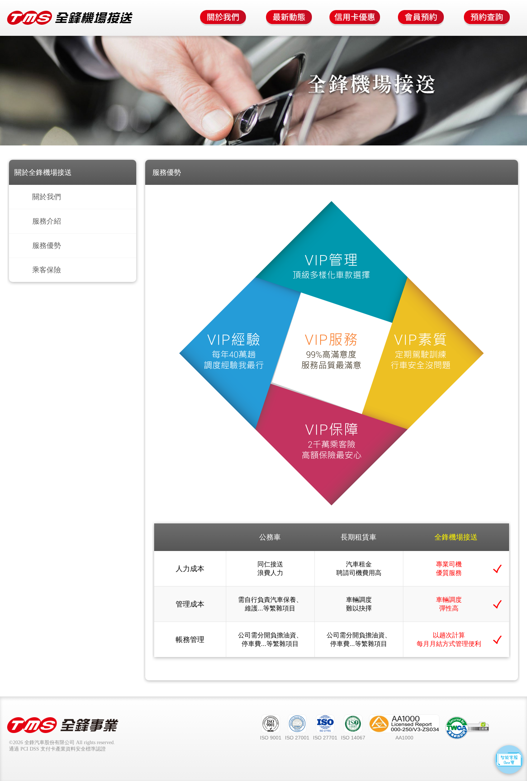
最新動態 (289, 18)
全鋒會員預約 (421, 18)
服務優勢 (46, 245)
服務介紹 (46, 221)
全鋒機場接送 (70, 18)
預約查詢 (487, 18)
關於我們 (223, 18)
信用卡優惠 (355, 18)
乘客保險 (46, 270)
